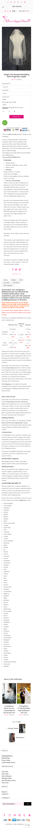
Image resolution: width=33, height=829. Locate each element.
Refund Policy (6, 758)
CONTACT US (15, 157)
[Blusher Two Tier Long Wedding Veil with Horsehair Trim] (9, 703)
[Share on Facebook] (12, 270)
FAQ (21, 280)
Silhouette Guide (6, 778)
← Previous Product (12, 728)
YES (4, 99)
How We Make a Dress (9, 780)
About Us (4, 792)
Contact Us (5, 794)
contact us (22, 500)
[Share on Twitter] (16, 270)
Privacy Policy (6, 760)
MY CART (24, 11)
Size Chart (6, 282)
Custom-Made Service (8, 762)
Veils (19, 722)
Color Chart (16, 282)
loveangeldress (22, 824)
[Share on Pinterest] (20, 270)
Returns (14, 280)
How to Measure (8, 285)
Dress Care (5, 782)
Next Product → (20, 737)
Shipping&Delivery (7, 756)
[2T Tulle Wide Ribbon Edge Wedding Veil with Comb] (24, 703)
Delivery (6, 280)
